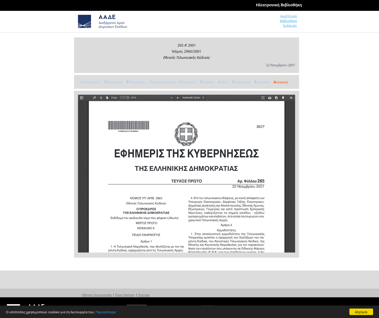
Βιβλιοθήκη (288, 21)
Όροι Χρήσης (125, 295)
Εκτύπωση (263, 82)
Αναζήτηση (288, 16)
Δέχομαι (361, 312)
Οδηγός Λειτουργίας (97, 295)
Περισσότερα (106, 312)
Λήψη (224, 82)
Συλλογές (290, 25)
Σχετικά (143, 295)
